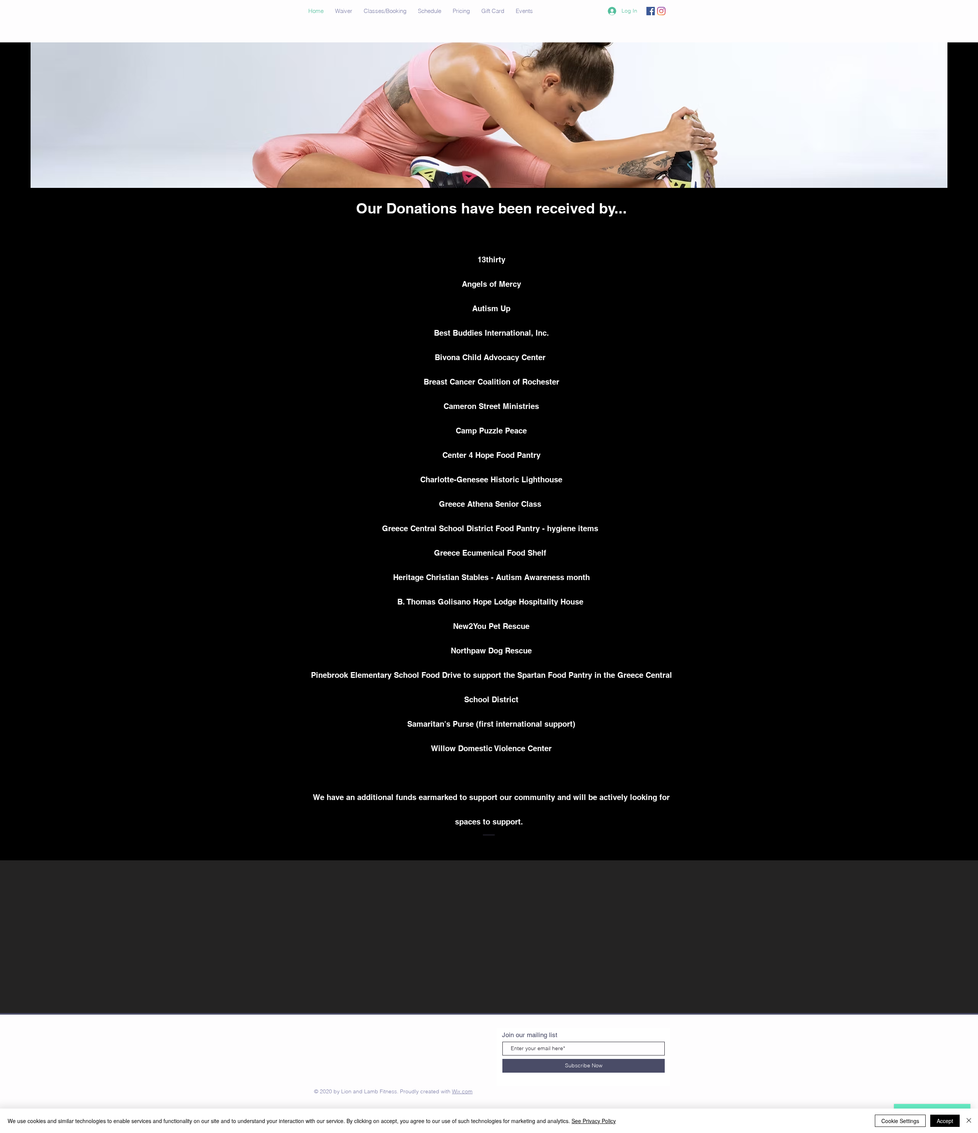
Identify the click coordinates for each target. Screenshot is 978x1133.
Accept (945, 1121)
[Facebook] (650, 11)
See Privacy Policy (594, 1121)
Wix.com (462, 1091)
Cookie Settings (900, 1121)
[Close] (968, 1121)
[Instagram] (661, 11)
